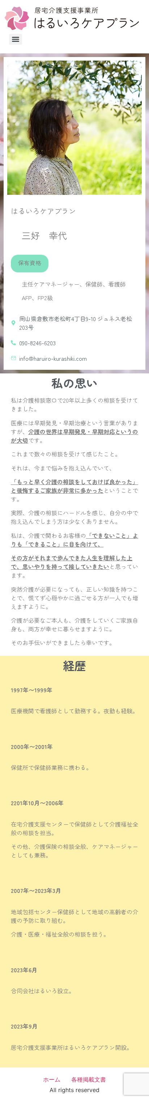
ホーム (51, 1079)
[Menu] (15, 39)
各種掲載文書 (88, 1079)
